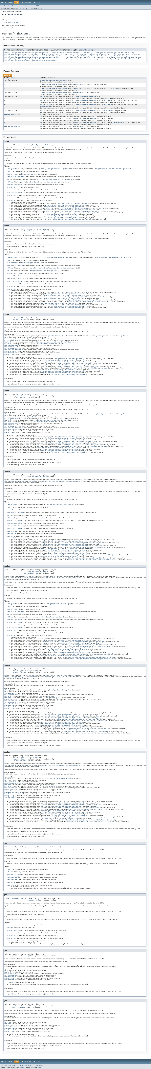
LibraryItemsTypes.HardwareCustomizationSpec (83, 59)
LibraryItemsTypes (9, 22)
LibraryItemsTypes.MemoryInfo (130, 59)
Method (22, 8)
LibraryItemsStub (9, 28)
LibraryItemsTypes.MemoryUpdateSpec (17, 60)
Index (34, 2)
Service (18, 22)
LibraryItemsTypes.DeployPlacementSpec (126, 54)
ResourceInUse (12, 187)
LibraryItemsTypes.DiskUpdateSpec (103, 57)
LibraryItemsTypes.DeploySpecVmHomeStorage (111, 56)
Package (10, 2)
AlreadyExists (12, 169)
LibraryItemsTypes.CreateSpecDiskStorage (119, 53)
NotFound (10, 179)
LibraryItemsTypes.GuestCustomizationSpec (49, 59)
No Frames (28, 6)
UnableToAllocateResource (16, 192)
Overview (3, 2)
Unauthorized (11, 198)
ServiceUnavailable (14, 190)
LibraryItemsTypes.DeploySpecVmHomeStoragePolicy (22, 57)
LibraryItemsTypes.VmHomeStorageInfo (45, 60)
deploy (42, 96)
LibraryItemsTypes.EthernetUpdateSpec (18, 59)
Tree (21, 2)
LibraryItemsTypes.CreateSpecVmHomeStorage (57, 54)
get (41, 114)
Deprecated (28, 2)
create (42, 80)
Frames (22, 6)
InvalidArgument (12, 174)
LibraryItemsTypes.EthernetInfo (129, 57)
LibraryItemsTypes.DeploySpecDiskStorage (43, 56)
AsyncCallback (78, 84)
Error (9, 171)
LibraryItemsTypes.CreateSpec (92, 53)
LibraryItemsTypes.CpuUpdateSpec (37, 53)
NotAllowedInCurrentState (16, 177)
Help (38, 2)
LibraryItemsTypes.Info (109, 59)
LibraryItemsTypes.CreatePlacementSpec (65, 53)
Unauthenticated (12, 195)
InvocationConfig (115, 88)
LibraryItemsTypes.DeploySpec (15, 56)
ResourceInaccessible (14, 184)
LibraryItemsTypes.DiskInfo (52, 57)
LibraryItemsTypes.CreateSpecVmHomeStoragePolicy (92, 54)
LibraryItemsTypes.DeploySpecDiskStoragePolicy (76, 56)
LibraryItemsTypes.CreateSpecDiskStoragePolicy (21, 54)
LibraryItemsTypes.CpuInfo (14, 53)
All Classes (39, 6)
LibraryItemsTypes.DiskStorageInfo (77, 57)
